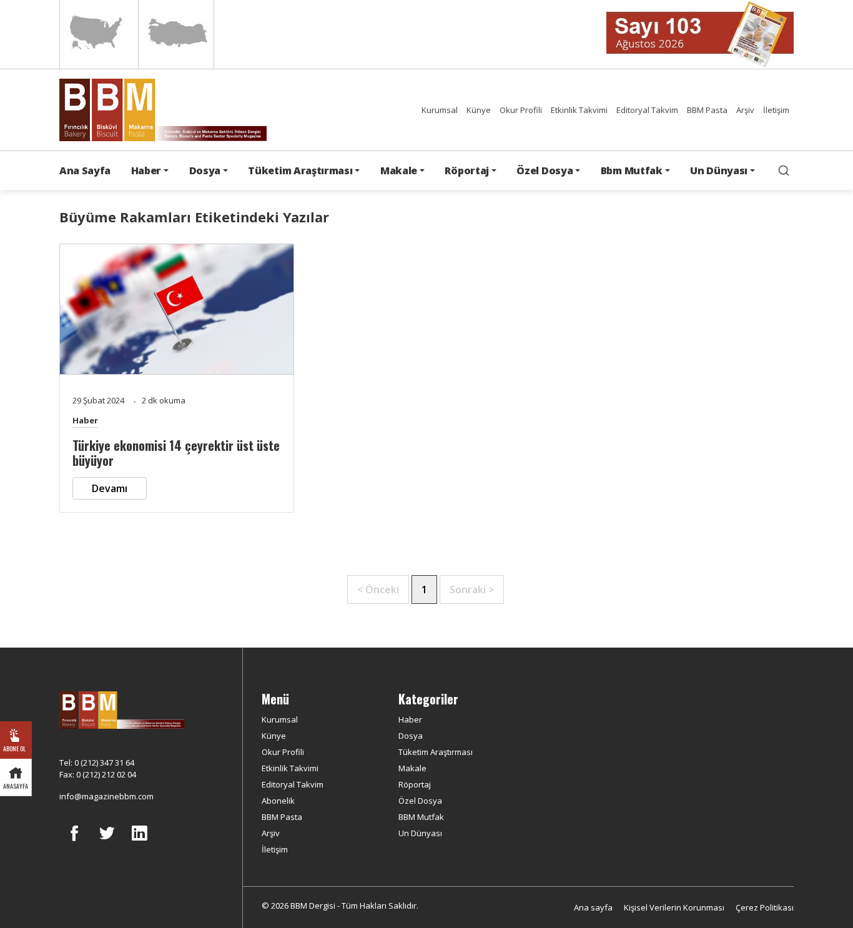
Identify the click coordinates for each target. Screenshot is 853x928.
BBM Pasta (707, 110)
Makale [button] (398, 170)
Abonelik (278, 800)
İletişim (776, 110)
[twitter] (107, 842)
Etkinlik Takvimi (579, 110)
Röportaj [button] (466, 170)
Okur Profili (521, 110)
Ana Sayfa (85, 170)
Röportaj (414, 784)
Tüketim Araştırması (435, 752)
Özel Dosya (420, 800)
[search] (784, 170)
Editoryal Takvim (647, 110)
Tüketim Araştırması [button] (300, 170)
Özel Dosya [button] (544, 170)
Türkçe (176, 34)
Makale (412, 768)
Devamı (109, 488)
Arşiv (745, 110)
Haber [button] (146, 170)
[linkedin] (139, 842)
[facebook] (74, 842)
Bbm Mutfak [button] (632, 170)
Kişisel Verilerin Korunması (674, 907)
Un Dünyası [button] (718, 170)
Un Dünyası (420, 833)
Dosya (410, 735)
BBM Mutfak (421, 816)
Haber (85, 420)
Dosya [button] (204, 170)
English (98, 34)
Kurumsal (440, 110)
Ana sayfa (593, 907)
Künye (478, 110)
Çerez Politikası (765, 907)
